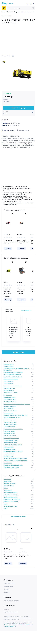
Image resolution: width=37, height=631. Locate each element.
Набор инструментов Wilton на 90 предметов (21, 290)
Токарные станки (7, 16)
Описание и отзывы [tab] (8, 130)
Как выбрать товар (9, 583)
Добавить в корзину (18, 108)
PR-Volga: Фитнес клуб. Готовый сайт (24, 555)
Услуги (32, 12)
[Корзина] (30, 3)
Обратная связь (8, 586)
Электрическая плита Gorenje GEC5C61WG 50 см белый (10, 556)
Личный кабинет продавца (11, 600)
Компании (10, 12)
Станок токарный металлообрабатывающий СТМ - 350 (22, 242)
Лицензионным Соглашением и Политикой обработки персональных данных (18, 625)
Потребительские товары (21, 12)
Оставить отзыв (18, 352)
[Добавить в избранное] (13, 56)
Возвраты (7, 592)
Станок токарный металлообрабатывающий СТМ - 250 (8, 242)
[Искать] (33, 8)
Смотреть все (25, 310)
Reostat (5, 112)
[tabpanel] (18, 141)
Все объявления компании (18, 516)
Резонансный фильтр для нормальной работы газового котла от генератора (8, 292)
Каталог (4, 12)
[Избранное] (27, 3)
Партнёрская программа (11, 612)
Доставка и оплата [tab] (23, 130)
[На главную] (4, 3)
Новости (6, 609)
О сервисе (6, 589)
